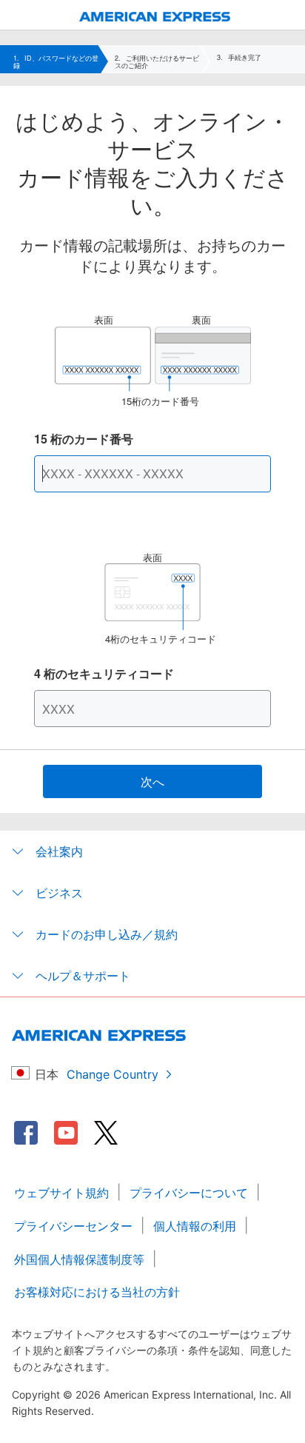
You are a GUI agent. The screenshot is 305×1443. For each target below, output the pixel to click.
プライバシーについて (189, 1192)
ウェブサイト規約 (61, 1192)
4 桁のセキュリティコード (104, 673)
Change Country (112, 1074)
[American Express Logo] (155, 16)
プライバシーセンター (73, 1226)
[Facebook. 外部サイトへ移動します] (26, 1133)
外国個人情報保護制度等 (79, 1259)
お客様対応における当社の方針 (97, 1292)
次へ (152, 781)
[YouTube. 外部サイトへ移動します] (66, 1133)
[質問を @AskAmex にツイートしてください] (106, 1133)
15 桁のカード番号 (83, 438)
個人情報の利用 (194, 1226)
